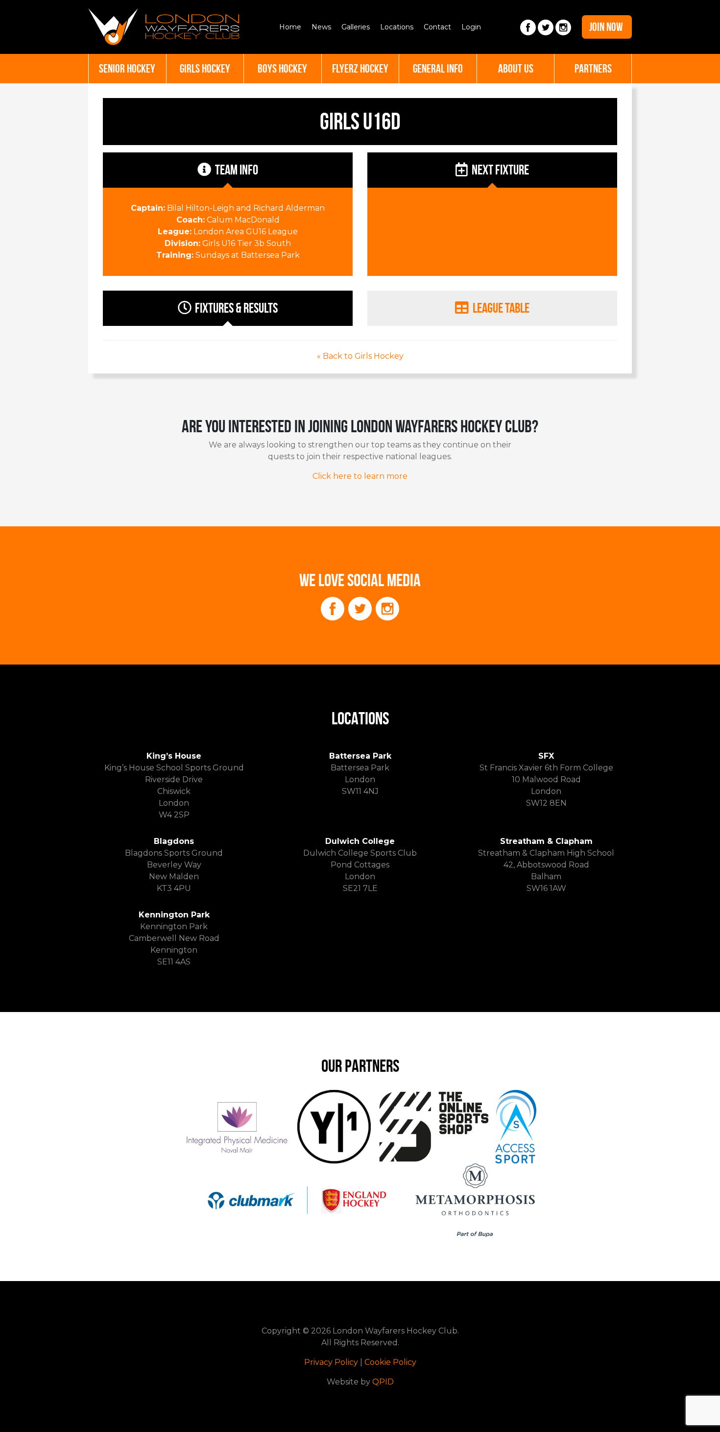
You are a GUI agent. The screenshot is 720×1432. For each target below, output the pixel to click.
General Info (438, 68)
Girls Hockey (205, 68)
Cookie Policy (390, 1362)
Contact (437, 27)
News (321, 27)
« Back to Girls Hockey (360, 356)
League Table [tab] (501, 308)
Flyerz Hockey (360, 68)
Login (471, 27)
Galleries (355, 27)
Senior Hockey (127, 68)
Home (290, 27)
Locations (396, 27)
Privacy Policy (331, 1362)
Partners (593, 68)
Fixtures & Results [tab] (236, 308)
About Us (515, 68)
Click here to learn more (360, 476)
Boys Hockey (282, 68)
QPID (383, 1381)
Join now (606, 27)
